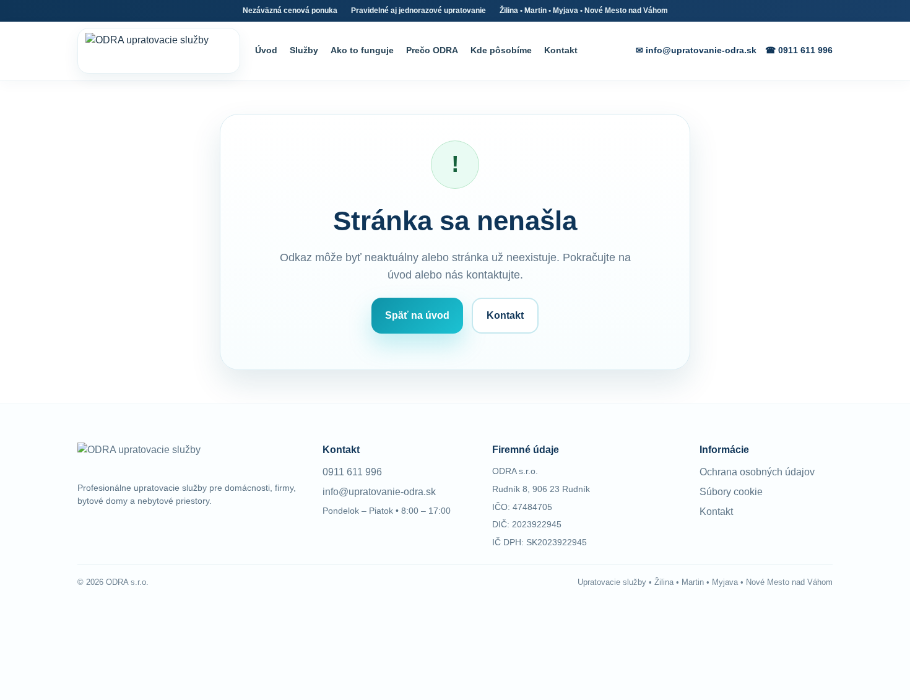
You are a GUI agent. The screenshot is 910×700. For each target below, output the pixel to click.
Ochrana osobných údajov (757, 472)
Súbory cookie (731, 491)
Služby (304, 49)
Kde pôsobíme (501, 49)
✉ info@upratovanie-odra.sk (696, 50)
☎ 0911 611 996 (799, 50)
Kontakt (561, 49)
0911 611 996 (352, 472)
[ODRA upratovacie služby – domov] (158, 51)
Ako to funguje (362, 49)
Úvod (266, 49)
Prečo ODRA (432, 49)
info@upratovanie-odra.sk (379, 491)
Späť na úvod (417, 315)
